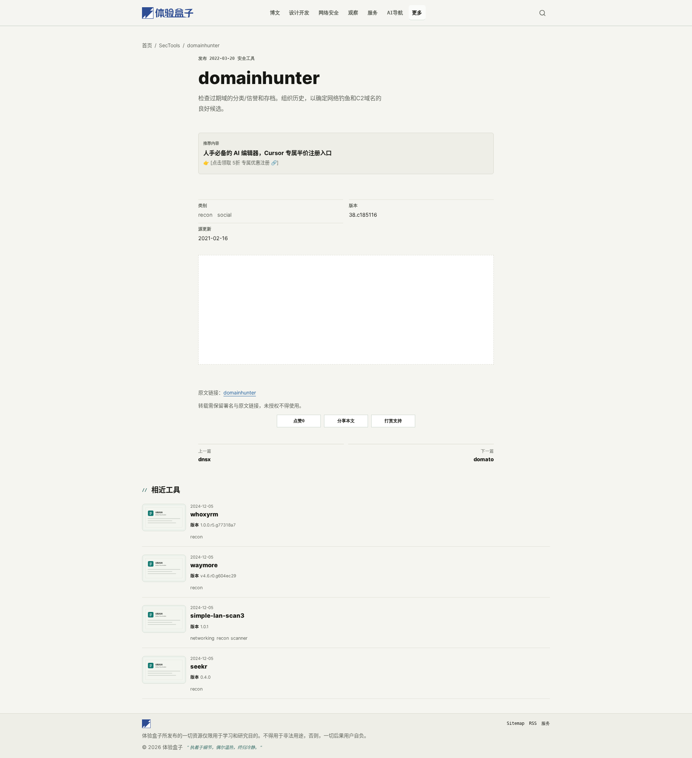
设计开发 (299, 13)
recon (205, 215)
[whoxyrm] (164, 517)
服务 (373, 13)
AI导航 (395, 13)
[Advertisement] (346, 309)
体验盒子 (173, 747)
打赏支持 (393, 420)
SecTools (169, 45)
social (224, 215)
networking (202, 638)
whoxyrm (204, 514)
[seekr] (164, 669)
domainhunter (239, 392)
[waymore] (164, 568)
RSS (533, 723)
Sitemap (515, 723)
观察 (353, 13)
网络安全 (329, 13)
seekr (198, 666)
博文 (275, 13)
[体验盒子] (167, 13)
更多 (417, 13)
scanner (239, 638)
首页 (147, 45)
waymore (204, 565)
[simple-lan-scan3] (164, 619)
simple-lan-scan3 (217, 615)
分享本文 (346, 420)
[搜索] (542, 13)
